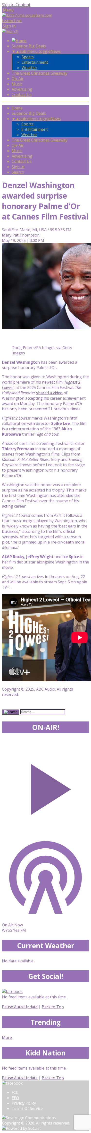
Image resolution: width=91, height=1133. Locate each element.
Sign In (18, 166)
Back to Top (53, 1007)
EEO (15, 1097)
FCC (15, 1092)
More (7, 1037)
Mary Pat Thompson (21, 235)
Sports (28, 57)
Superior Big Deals (29, 46)
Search (18, 172)
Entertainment (35, 62)
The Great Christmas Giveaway (39, 73)
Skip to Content (16, 4)
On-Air (18, 78)
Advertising (22, 89)
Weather (29, 67)
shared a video (49, 392)
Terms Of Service (27, 1108)
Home (17, 108)
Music (17, 84)
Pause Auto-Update (20, 1007)
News (55, 51)
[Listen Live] (45, 787)
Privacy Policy (24, 1103)
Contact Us (22, 94)
